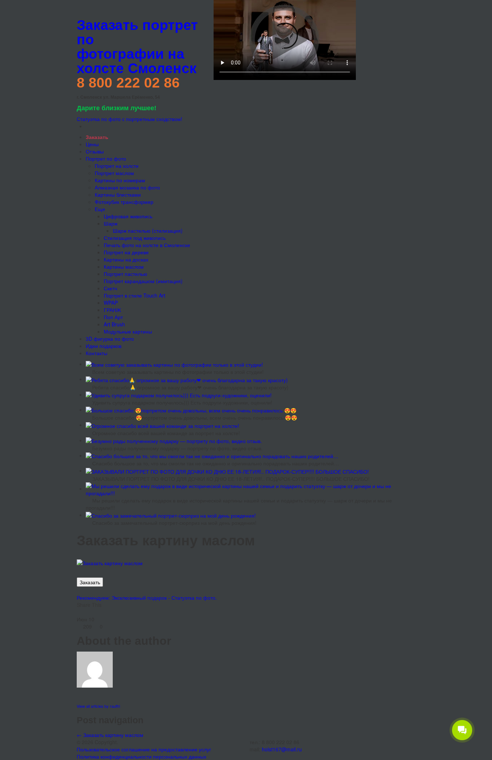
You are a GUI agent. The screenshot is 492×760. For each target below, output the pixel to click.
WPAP (111, 302)
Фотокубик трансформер (124, 201)
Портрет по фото (106, 158)
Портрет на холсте (117, 165)
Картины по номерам (120, 180)
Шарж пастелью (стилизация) (148, 230)
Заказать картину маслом (110, 734)
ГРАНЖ (112, 309)
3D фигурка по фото (110, 338)
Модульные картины (128, 331)
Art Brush (114, 324)
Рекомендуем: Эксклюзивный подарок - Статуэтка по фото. (147, 597)
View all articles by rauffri (98, 706)
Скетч (110, 288)
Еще (100, 209)
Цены (92, 144)
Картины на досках (126, 259)
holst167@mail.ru (282, 749)
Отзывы (95, 151)
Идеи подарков (103, 345)
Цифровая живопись (128, 216)
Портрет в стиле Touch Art (134, 295)
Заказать (90, 582)
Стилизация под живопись (135, 237)
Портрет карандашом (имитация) (143, 281)
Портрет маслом (114, 172)
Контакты (96, 353)
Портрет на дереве (126, 252)
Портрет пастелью (125, 273)
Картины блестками (118, 194)
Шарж (110, 223)
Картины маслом (124, 266)
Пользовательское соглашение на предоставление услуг (144, 749)
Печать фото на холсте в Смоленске (147, 245)
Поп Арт (113, 317)
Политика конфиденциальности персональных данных (141, 756)
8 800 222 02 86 (128, 82)
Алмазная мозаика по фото (127, 187)
